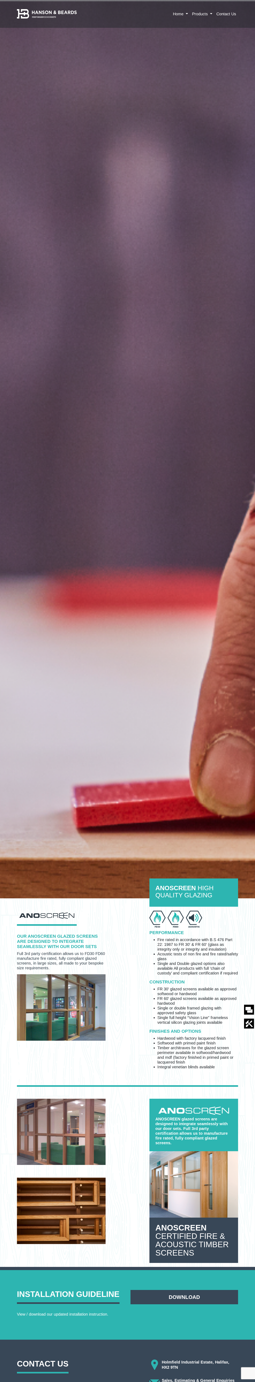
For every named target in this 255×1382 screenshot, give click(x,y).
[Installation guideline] (249, 1023)
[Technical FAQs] (249, 1009)
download (184, 1297)
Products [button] (200, 14)
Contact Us (226, 14)
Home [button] (179, 14)
